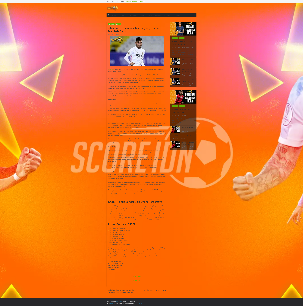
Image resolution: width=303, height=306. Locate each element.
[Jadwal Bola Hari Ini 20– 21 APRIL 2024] (175, 82)
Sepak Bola (118, 24)
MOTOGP (150, 15)
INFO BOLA (166, 15)
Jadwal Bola (174, 38)
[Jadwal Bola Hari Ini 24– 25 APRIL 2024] (183, 29)
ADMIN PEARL (120, 34)
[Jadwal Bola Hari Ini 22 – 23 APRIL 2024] (175, 62)
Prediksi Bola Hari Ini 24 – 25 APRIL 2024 (183, 110)
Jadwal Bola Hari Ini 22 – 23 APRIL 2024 (188, 60)
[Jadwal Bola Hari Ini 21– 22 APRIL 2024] (175, 72)
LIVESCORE (158, 15)
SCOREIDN (111, 69)
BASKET (124, 15)
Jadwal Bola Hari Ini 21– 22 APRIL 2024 (188, 70)
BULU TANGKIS (133, 15)
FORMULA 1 (142, 15)
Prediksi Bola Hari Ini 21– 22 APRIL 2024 (181, 136)
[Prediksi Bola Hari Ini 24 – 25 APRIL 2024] (183, 97)
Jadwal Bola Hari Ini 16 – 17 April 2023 (155, 290)
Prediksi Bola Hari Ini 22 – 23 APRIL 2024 (188, 128)
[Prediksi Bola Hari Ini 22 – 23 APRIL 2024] (175, 129)
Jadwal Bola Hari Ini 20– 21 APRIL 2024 (188, 80)
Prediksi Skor (175, 106)
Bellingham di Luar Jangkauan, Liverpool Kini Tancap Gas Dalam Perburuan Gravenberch (121, 291)
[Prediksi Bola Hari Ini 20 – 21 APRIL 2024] (175, 145)
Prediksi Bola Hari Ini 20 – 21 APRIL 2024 (188, 143)
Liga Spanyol (111, 24)
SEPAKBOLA (115, 15)
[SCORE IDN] (108, 15)
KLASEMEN (177, 15)
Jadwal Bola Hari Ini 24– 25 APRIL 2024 (182, 42)
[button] (119, 15)
